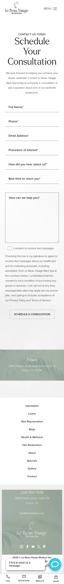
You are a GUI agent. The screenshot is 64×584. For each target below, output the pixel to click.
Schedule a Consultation (32, 314)
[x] (38, 547)
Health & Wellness (32, 437)
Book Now (24, 580)
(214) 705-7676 (32, 493)
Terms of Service (41, 300)
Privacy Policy (18, 300)
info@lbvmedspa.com (32, 513)
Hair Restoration (32, 445)
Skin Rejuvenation (32, 421)
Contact (32, 476)
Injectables (32, 406)
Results (40, 580)
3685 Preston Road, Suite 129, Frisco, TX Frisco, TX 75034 (32, 368)
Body (32, 429)
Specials (32, 461)
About (32, 453)
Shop (56, 581)
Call (8, 580)
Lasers (32, 414)
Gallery (32, 468)
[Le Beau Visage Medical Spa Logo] (18, 9)
